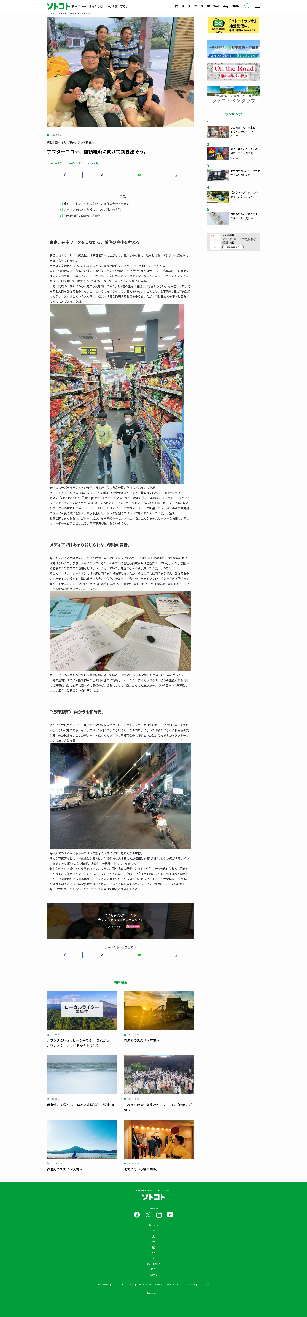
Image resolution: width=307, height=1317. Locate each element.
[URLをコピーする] (176, 175)
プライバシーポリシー (175, 1284)
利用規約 (158, 1284)
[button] (65, 175)
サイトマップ (203, 1284)
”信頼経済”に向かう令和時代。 (84, 215)
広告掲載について (144, 1284)
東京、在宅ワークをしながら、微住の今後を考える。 (98, 203)
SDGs (235, 6)
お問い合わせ (103, 1284)
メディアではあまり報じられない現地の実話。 (93, 209)
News (153, 1275)
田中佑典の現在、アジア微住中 (83, 163)
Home (49, 13)
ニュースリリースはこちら (123, 1284)
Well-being (221, 6)
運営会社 (191, 1284)
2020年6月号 (55, 163)
